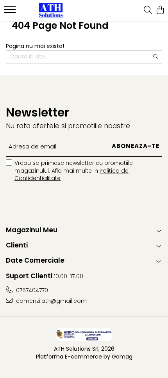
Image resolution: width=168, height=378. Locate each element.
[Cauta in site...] (148, 10)
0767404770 (31, 290)
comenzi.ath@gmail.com (50, 301)
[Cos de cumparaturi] (160, 10)
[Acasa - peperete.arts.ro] (51, 10)
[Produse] (11, 12)
